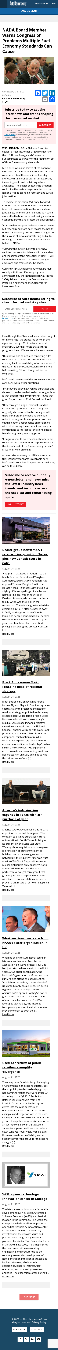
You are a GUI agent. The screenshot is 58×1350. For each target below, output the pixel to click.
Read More (8, 634)
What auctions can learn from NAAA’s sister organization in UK (25, 942)
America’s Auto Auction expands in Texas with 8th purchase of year (22, 814)
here (45, 459)
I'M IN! (44, 309)
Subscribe (45, 125)
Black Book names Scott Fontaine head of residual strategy (22, 686)
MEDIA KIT (19, 1329)
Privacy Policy (9, 135)
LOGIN (53, 4)
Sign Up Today (15, 504)
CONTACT (37, 1329)
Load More (29, 1297)
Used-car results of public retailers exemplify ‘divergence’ (21, 1067)
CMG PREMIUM (41, 4)
